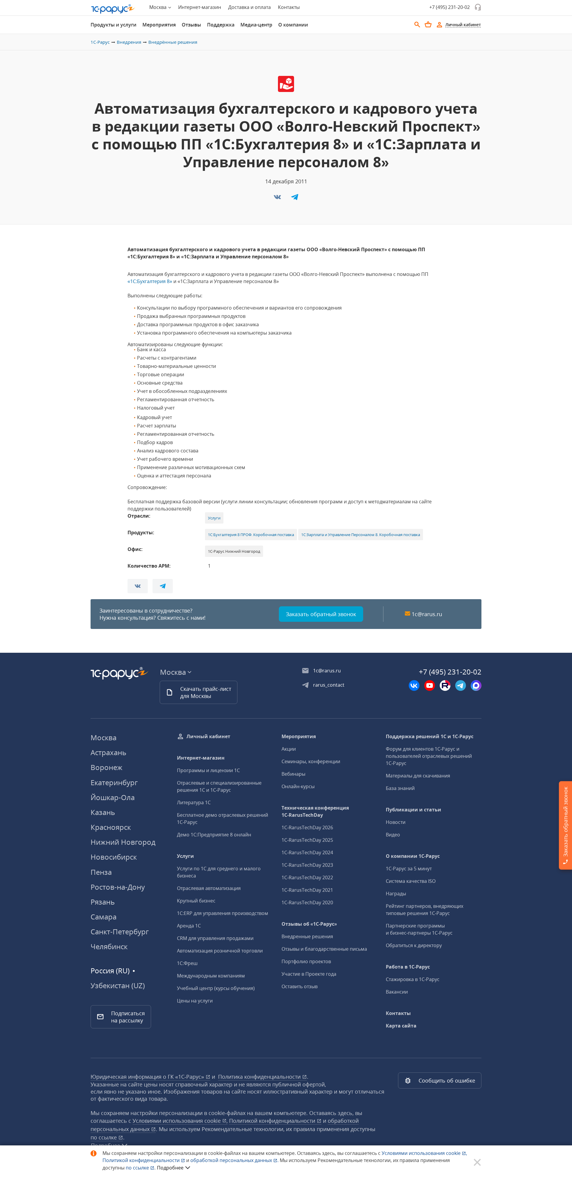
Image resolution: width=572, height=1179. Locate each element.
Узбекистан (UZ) (118, 985)
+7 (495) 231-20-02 (449, 7)
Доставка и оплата (249, 7)
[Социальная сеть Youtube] (429, 685)
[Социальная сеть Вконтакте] (414, 685)
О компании (293, 24)
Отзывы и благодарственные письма (324, 949)
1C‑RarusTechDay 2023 (307, 865)
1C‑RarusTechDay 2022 (307, 877)
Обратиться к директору (414, 945)
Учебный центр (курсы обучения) (216, 988)
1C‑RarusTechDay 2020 (307, 902)
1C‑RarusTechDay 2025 (307, 840)
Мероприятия (159, 24)
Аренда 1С (189, 925)
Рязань (103, 902)
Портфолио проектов (306, 961)
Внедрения (129, 42)
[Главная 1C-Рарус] (113, 9)
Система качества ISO (411, 881)
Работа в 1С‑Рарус (408, 966)
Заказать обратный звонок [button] (321, 614)
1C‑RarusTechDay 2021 (307, 890)
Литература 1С (194, 802)
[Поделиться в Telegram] (295, 199)
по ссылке (104, 1137)
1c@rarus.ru (427, 614)
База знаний (400, 788)
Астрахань (108, 752)
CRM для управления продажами (215, 938)
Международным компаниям (211, 975)
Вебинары (293, 774)
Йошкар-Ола (113, 797)
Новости (395, 822)
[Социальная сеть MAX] (476, 685)
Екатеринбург (114, 782)
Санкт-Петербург (120, 931)
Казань (103, 812)
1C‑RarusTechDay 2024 (307, 852)
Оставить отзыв (300, 986)
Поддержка (220, 24)
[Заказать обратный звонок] (477, 7)
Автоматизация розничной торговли (220, 950)
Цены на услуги (195, 1000)
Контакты (289, 7)
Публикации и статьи (413, 809)
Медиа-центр (256, 24)
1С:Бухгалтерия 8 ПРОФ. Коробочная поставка (251, 534)
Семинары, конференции (311, 761)
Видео (393, 834)
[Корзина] (428, 24)
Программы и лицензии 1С (208, 770)
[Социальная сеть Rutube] (445, 685)
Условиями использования (424, 1153)
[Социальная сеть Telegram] (460, 685)
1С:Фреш (187, 963)
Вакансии (397, 992)
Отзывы (191, 24)
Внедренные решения (307, 936)
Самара (103, 917)
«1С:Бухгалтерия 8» (150, 281)
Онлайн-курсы (298, 786)
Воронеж (106, 767)
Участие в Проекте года (309, 974)
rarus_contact (328, 685)
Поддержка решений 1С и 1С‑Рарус (429, 736)
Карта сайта (401, 1025)
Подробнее (170, 1167)
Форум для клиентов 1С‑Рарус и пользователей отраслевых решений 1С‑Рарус (429, 756)
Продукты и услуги (113, 24)
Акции (289, 749)
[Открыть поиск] (417, 24)
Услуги (214, 518)
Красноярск (111, 827)
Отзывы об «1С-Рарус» (309, 924)
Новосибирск (114, 857)
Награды (396, 893)
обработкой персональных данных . (235, 1160)
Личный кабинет (208, 736)
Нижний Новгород (123, 842)
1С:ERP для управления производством (222, 913)
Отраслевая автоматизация (209, 888)
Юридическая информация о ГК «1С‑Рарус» (148, 1076)
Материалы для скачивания (418, 775)
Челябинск (109, 946)
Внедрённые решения (172, 42)
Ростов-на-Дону (118, 887)
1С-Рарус (100, 42)
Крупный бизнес (196, 900)
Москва (103, 737)
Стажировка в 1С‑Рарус (412, 979)
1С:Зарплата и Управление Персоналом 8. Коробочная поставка (360, 534)
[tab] (113, 24)
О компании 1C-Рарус (413, 856)
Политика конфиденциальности (260, 1076)
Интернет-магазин (199, 7)
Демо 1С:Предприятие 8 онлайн (214, 834)
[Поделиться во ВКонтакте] (278, 199)
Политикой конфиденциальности (141, 1160)
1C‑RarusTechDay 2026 (307, 827)
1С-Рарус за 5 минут (409, 868)
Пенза (101, 872)
